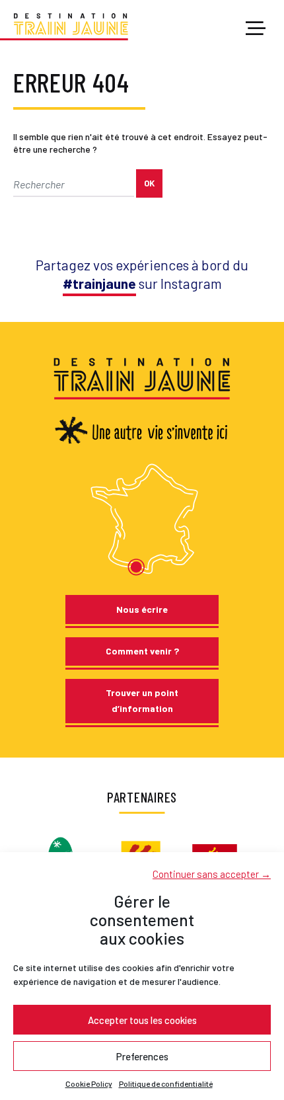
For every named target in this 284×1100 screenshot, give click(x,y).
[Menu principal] (255, 29)
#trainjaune (99, 283)
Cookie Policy (88, 1083)
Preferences (142, 1056)
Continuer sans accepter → (212, 874)
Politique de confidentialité (166, 1083)
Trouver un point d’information (142, 700)
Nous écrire (142, 609)
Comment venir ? (142, 650)
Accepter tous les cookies (142, 1020)
